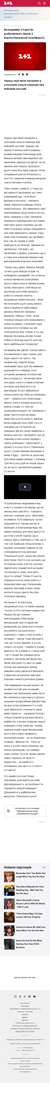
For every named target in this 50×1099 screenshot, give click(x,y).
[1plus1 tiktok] (25, 996)
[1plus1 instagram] (15, 996)
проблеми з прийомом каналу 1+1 (25, 1009)
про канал (25, 1003)
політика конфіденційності (25, 1026)
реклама (25, 1006)
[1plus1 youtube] (34, 996)
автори (25, 1020)
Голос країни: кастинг (11, 10)
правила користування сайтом (25, 1028)
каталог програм (25, 1011)
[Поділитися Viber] (27, 74)
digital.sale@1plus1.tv (25, 1066)
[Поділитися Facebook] (23, 74)
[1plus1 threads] (20, 996)
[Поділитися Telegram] (19, 74)
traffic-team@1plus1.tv (25, 1071)
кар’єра (25, 1014)
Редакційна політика (25, 1031)
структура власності (25, 1023)
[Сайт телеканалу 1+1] (8, 3)
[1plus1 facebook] (29, 996)
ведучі (25, 1017)
